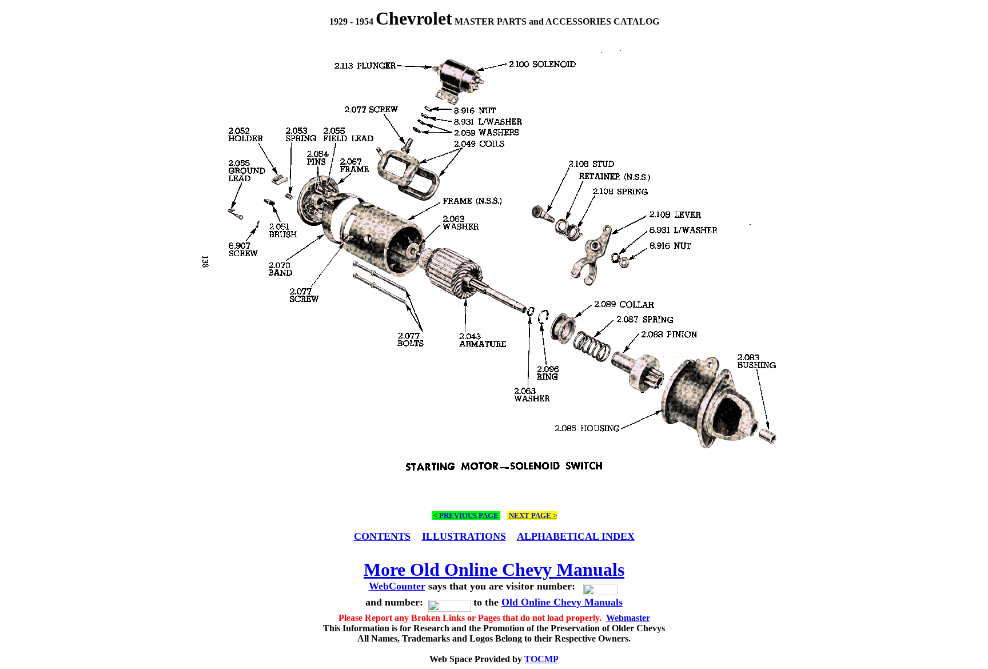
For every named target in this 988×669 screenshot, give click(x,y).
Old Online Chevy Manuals (562, 602)
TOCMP (541, 659)
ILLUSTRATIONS (464, 536)
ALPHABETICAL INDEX (576, 536)
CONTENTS (382, 536)
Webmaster (628, 618)
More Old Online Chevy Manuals (494, 569)
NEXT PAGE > (533, 515)
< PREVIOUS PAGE (466, 515)
